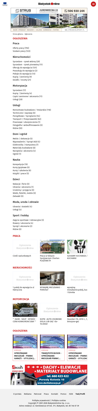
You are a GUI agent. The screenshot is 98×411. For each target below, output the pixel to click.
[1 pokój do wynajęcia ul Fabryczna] (25, 278)
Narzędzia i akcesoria (23, 151)
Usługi (16, 99)
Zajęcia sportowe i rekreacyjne (27, 220)
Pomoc (63, 394)
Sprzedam (17, 90)
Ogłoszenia (28, 34)
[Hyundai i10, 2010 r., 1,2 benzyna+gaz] (79, 310)
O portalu (17, 394)
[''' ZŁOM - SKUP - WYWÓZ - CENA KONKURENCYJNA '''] (25, 310)
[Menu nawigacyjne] (93, 4)
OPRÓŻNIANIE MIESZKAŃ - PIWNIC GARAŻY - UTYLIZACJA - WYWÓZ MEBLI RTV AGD (24, 356)
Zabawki (16, 196)
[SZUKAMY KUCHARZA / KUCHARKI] (79, 247)
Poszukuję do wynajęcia (23, 70)
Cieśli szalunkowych (22, 256)
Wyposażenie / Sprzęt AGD (25, 141)
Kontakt (54, 394)
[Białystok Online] (49, 4)
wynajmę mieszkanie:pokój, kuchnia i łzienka (79, 289)
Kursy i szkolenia (20, 170)
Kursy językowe (20, 167)
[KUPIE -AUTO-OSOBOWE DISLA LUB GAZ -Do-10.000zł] (52, 310)
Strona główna (18, 34)
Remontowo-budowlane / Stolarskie (29, 110)
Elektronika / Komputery (24, 145)
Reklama (27, 394)
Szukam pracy (19, 51)
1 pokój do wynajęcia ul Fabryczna (23, 288)
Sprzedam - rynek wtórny (24, 61)
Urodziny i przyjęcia (22, 190)
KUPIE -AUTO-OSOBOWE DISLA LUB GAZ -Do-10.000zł (51, 321)
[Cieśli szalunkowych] (25, 247)
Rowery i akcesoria (21, 223)
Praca (46, 394)
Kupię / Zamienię (21, 77)
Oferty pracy (18, 48)
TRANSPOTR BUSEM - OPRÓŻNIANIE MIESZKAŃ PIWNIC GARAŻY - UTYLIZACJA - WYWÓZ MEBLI (51, 356)
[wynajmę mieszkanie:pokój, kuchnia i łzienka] (79, 278)
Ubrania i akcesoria (22, 187)
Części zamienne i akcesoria (26, 96)
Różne (15, 128)
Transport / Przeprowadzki (25, 119)
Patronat (37, 394)
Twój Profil (80, 394)
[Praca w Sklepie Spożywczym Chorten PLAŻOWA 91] (52, 247)
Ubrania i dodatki (21, 206)
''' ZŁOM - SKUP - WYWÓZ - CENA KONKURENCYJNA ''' (24, 320)
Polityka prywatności (41, 400)
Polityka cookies (59, 400)
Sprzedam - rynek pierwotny (26, 64)
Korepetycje (18, 164)
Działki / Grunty (20, 80)
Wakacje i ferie (19, 184)
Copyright (32, 403)
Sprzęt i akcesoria (21, 226)
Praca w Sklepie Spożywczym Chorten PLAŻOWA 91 (49, 258)
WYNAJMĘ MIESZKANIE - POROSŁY (50, 288)
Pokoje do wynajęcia (22, 74)
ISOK (71, 394)
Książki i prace (19, 173)
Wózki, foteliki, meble (23, 193)
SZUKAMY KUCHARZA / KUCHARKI (77, 257)
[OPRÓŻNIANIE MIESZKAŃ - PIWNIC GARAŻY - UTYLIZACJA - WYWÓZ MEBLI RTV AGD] (25, 341)
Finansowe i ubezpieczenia (25, 122)
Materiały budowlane (22, 148)
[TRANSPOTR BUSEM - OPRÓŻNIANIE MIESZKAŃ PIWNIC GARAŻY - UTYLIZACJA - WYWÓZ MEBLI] (52, 341)
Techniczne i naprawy (22, 113)
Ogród (15, 154)
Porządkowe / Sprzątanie (24, 116)
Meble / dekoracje (21, 138)
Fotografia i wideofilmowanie (26, 125)
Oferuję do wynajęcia (22, 67)
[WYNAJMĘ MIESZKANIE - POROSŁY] (52, 278)
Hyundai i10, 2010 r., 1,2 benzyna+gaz (77, 320)
